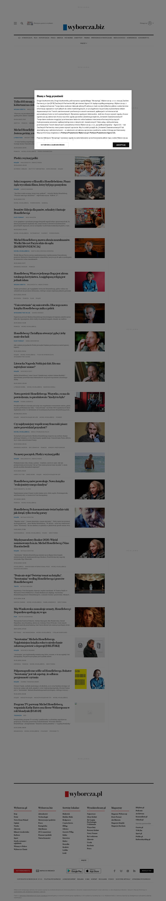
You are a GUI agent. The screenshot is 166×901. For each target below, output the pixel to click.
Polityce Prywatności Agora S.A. (103, 133)
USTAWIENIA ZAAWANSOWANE (53, 145)
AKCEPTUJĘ (121, 145)
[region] (83, 119)
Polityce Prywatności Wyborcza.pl (75, 133)
